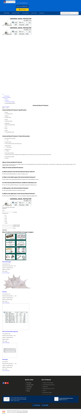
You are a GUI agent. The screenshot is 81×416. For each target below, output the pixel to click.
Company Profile (16, 13)
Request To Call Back (6, 97)
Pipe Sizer (4, 291)
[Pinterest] (8, 383)
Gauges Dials (45, 386)
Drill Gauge (5, 359)
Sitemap (28, 390)
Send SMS (46, 405)
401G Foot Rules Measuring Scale (10, 331)
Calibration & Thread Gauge (48, 382)
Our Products (25, 13)
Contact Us (41, 13)
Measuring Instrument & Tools (48, 388)
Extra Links (34, 13)
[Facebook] (3, 383)
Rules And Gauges (6, 261)
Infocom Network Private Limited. (22, 412)
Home (6, 98)
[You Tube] (6, 383)
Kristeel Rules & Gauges (10, 101)
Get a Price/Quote (5, 106)
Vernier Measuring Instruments (48, 384)
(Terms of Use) (25, 410)
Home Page (6, 13)
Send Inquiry (23, 9)
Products (7, 100)
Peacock (44, 390)
